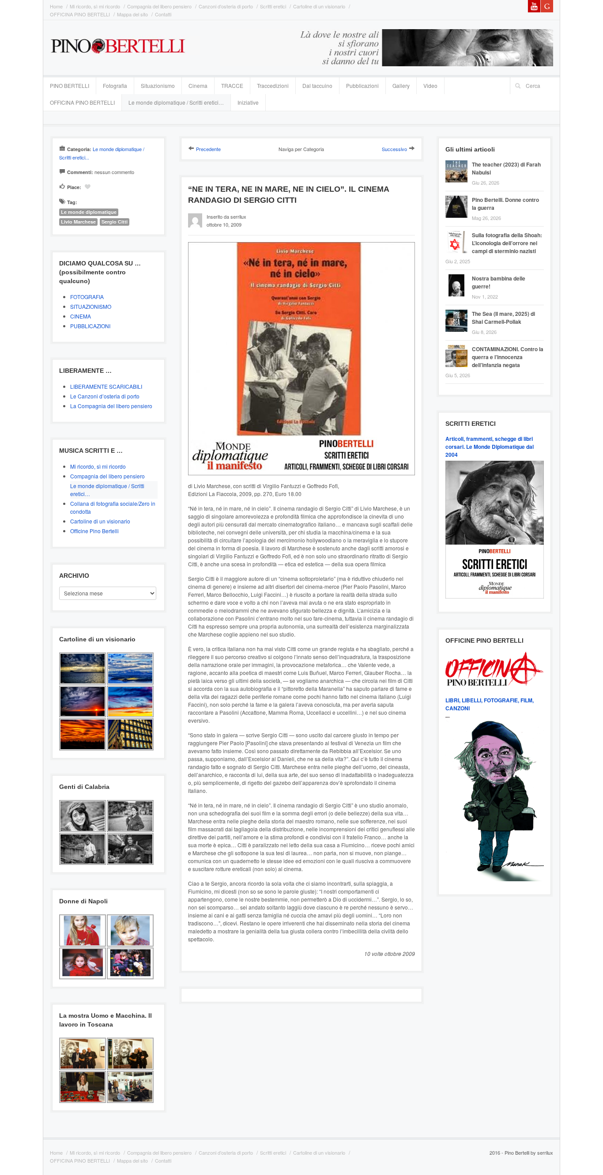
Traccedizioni (273, 85)
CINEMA (80, 316)
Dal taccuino (317, 85)
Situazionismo (158, 85)
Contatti (163, 14)
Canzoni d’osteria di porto (226, 6)
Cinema (197, 85)
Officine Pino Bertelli (94, 530)
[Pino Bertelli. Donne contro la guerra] (458, 197)
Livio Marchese (78, 221)
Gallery (401, 85)
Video (430, 85)
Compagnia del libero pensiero (159, 6)
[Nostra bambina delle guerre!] (458, 275)
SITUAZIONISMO (90, 306)
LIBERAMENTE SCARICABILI (106, 386)
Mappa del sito (132, 14)
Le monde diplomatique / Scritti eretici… (176, 102)
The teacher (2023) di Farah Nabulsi (506, 168)
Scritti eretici (273, 6)
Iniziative (248, 102)
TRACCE (232, 85)
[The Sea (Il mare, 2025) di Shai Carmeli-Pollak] (458, 311)
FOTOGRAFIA (87, 296)
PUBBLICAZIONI (90, 326)
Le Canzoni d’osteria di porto (104, 396)
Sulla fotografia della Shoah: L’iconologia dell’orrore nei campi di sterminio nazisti (507, 243)
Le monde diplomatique (89, 211)
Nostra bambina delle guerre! (498, 282)
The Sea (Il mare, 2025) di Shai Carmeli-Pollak (503, 318)
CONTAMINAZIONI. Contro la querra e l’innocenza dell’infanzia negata (507, 357)
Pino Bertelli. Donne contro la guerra (505, 204)
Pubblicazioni (362, 85)
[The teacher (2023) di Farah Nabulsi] (458, 161)
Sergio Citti (115, 221)
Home (56, 6)
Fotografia (115, 85)
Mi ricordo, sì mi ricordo (95, 6)
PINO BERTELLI (69, 85)
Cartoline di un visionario (319, 6)
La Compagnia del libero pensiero (111, 405)
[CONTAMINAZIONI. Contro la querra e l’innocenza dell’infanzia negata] (458, 346)
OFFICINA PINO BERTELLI (80, 14)
